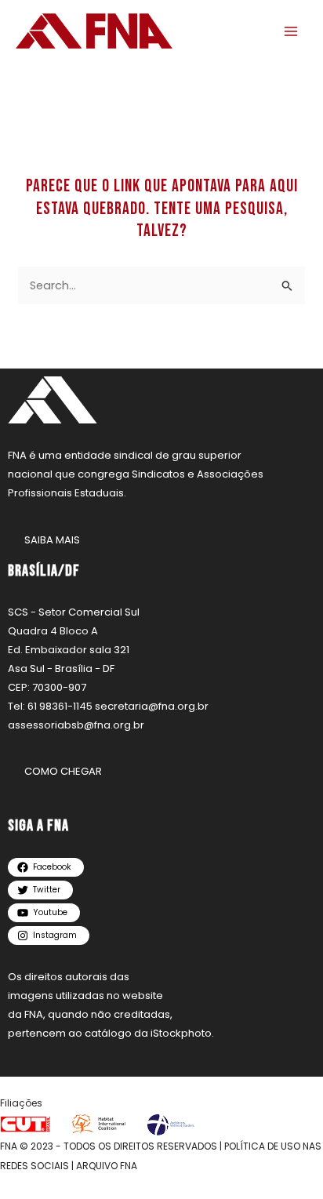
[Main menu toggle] (290, 31)
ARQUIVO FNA (106, 1165)
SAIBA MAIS (52, 539)
